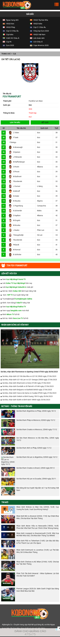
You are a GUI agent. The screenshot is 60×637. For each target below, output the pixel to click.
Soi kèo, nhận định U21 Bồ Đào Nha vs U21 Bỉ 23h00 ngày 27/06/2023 (29, 376)
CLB (14, 54)
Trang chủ (6, 54)
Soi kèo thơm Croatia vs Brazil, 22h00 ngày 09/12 (35, 468)
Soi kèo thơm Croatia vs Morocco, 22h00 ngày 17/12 (36, 430)
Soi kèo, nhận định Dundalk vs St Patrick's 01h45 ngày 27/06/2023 (28, 386)
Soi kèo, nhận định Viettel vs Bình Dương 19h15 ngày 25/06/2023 (27, 396)
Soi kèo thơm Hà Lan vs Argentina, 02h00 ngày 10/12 (36, 457)
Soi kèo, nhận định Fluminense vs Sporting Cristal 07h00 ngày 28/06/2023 (29, 372)
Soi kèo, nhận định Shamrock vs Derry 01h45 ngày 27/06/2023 (26, 383)
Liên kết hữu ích (9, 273)
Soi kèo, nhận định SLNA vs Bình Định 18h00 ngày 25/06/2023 (26, 400)
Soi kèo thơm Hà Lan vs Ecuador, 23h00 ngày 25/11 (36, 479)
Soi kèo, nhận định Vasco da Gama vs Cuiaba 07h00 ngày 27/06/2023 (29, 393)
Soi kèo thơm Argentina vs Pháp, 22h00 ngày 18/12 (36, 411)
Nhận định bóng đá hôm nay (15, 325)
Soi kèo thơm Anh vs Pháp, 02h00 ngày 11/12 (33, 448)
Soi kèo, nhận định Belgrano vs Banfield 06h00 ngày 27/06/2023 (27, 390)
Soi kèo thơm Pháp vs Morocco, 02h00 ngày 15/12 (35, 420)
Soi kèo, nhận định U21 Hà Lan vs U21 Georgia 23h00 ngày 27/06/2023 (29, 380)
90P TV (10, 295)
